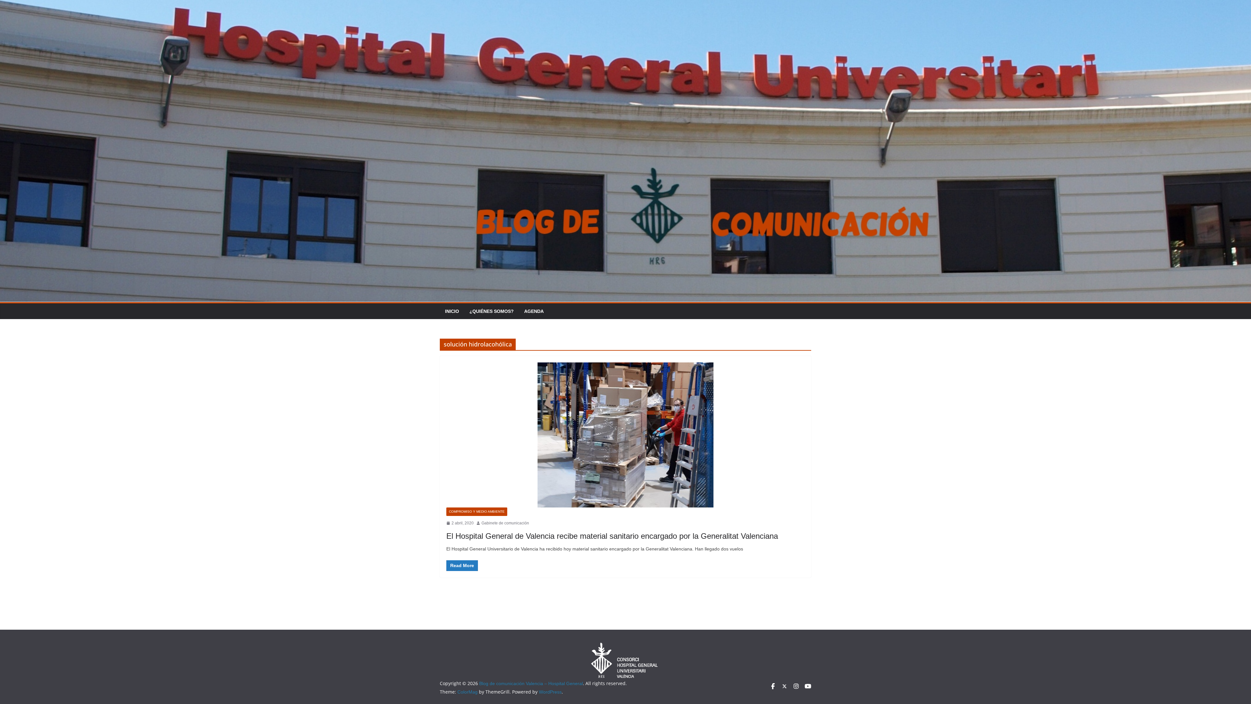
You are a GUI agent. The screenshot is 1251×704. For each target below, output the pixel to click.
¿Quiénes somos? (491, 311)
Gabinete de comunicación (505, 523)
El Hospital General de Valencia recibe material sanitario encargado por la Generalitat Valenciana (612, 536)
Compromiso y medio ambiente (477, 511)
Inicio (452, 311)
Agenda (534, 311)
